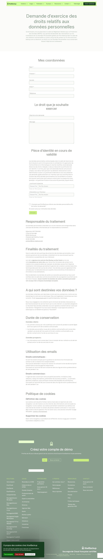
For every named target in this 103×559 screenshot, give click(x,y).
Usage (31, 3)
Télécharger (77, 3)
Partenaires (39, 3)
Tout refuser (19, 554)
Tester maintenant (89, 3)
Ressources (58, 3)
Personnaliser (30, 554)
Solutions (23, 3)
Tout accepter (8, 554)
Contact (67, 3)
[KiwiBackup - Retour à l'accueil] (12, 4)
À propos (48, 3)
